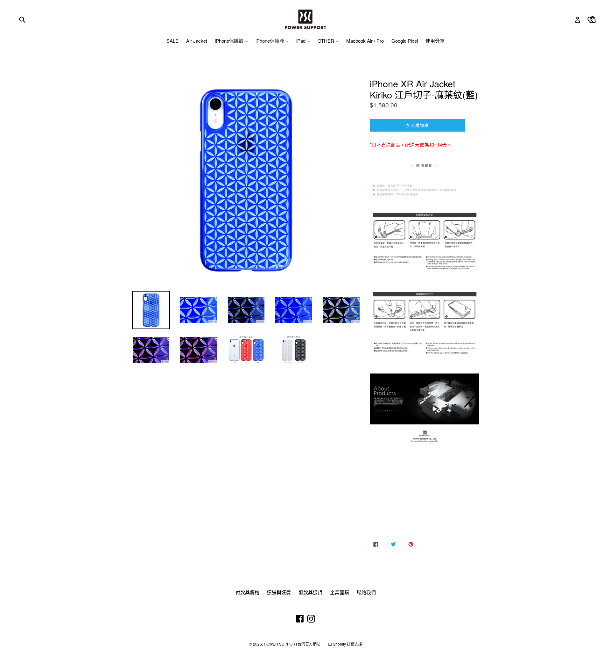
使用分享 (435, 40)
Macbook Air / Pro (365, 40)
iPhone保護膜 (270, 40)
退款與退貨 (310, 592)
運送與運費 (279, 592)
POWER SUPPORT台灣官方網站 (292, 644)
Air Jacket (196, 40)
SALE (172, 40)
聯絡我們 (366, 592)
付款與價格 (247, 592)
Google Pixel (404, 40)
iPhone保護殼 (230, 40)
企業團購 (339, 592)
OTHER (326, 40)
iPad (301, 40)
